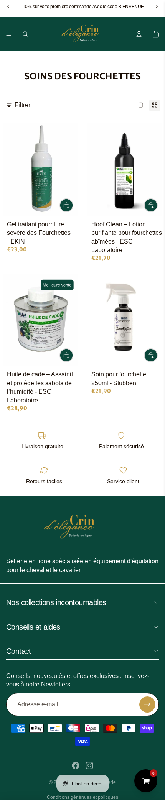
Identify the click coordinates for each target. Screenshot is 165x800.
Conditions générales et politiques (82, 797)
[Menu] (9, 34)
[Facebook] (75, 765)
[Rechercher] (25, 34)
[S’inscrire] (147, 704)
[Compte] (138, 34)
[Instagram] (89, 765)
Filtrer (22, 105)
